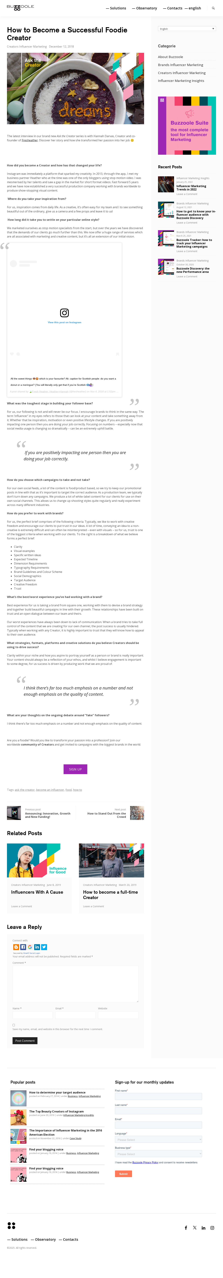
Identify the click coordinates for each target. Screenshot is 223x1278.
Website (102, 1008)
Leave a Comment (21, 906)
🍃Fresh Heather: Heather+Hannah (48, 391)
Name (17, 1008)
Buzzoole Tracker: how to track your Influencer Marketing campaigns (194, 243)
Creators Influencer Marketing (27, 46)
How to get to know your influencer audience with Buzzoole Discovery (196, 214)
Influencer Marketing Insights (181, 80)
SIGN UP (75, 769)
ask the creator (25, 790)
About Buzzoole (170, 57)
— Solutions (116, 8)
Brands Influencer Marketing (180, 65)
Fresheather (30, 140)
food (69, 790)
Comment (19, 962)
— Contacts (172, 8)
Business (73, 1096)
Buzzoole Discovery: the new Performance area (193, 270)
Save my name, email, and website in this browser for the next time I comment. (58, 1029)
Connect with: (20, 940)
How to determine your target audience (57, 1092)
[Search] (213, 8)
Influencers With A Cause (37, 892)
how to (77, 790)
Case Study (75, 1138)
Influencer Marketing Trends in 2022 (191, 187)
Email (59, 1008)
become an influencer (50, 790)
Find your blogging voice (46, 1149)
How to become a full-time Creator (110, 894)
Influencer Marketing (90, 1096)
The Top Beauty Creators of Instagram (56, 1111)
